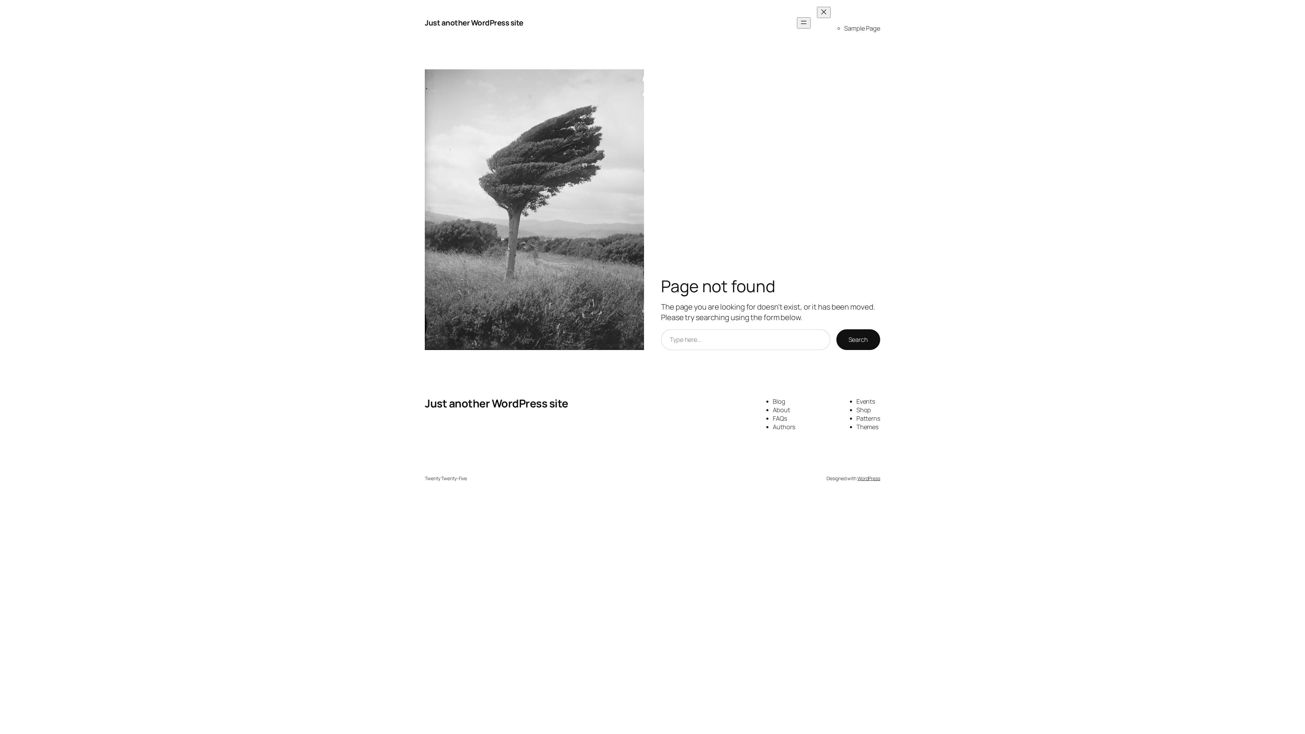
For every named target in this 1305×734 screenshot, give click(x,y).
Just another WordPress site (474, 23)
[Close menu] (824, 12)
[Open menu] (804, 23)
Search (858, 339)
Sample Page (862, 28)
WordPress (868, 478)
